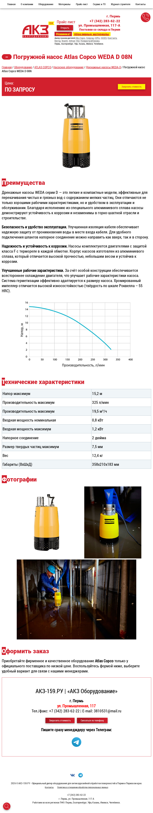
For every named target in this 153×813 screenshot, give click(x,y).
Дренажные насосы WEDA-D (103, 67)
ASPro (97, 38)
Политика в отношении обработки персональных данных (82, 787)
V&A (77, 40)
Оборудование (23, 67)
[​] (76, 169)
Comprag (90, 38)
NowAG (65, 40)
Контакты (49, 787)
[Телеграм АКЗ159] (76, 745)
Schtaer (72, 40)
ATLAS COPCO (42, 67)
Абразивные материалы (91, 34)
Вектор (58, 40)
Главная (7, 67)
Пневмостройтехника (90, 40)
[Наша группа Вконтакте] (72, 776)
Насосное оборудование (68, 67)
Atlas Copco (80, 38)
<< (7, 56)
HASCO (104, 38)
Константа (112, 38)
